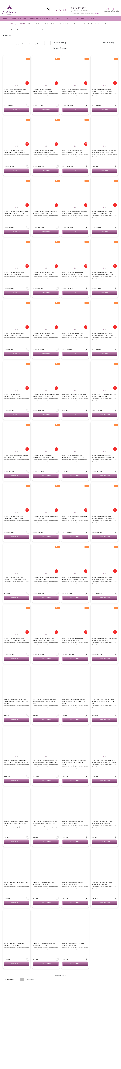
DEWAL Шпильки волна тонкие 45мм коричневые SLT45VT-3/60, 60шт (16, 212)
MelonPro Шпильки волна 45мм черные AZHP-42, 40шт (72, 822)
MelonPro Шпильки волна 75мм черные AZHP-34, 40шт (102, 883)
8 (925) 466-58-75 (79, 8)
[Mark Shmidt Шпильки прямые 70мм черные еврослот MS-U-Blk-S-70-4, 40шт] (46, 804)
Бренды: (22, 23)
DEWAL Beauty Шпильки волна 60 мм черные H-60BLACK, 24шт (16, 90)
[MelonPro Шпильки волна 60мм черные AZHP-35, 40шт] (46, 865)
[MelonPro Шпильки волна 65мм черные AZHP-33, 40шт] (75, 865)
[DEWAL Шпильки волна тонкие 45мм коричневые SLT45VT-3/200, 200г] (104, 133)
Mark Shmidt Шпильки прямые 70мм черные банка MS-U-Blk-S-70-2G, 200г (74, 395)
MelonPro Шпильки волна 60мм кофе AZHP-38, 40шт (16, 883)
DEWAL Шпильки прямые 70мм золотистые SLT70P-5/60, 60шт (72, 334)
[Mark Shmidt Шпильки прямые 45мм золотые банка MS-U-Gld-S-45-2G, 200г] (16, 743)
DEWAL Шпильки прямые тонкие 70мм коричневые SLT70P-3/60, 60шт (46, 395)
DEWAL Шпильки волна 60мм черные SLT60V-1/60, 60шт (74, 517)
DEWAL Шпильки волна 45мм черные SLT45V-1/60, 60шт (74, 90)
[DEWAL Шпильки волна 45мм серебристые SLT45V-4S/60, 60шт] (75, 438)
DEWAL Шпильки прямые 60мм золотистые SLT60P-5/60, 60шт (43, 273)
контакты (97, 13)
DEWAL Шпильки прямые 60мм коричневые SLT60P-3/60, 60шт (43, 639)
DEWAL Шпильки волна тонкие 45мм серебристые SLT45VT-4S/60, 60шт (74, 578)
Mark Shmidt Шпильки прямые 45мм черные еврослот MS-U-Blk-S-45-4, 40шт (74, 762)
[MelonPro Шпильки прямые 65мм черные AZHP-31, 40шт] (46, 926)
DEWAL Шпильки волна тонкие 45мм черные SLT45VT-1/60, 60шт (74, 212)
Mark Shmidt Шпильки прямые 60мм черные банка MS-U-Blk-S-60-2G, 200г (104, 761)
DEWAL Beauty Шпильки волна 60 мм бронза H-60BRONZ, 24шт (104, 395)
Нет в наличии (104, 415)
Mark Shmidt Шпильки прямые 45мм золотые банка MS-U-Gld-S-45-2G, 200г (16, 761)
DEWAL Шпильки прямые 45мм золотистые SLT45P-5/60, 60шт (102, 212)
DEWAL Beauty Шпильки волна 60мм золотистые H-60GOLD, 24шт (16, 456)
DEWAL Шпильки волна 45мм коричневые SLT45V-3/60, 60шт (43, 90)
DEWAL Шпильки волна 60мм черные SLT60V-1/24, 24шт (45, 517)
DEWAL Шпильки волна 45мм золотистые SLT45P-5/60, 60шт (43, 456)
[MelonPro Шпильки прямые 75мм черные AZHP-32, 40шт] (75, 926)
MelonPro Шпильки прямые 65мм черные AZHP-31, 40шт (44, 944)
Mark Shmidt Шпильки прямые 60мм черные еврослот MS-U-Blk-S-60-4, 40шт (16, 823)
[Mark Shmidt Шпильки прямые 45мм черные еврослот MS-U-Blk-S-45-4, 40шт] (75, 743)
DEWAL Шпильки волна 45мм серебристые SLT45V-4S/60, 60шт (73, 456)
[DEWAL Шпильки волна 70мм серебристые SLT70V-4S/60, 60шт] (16, 560)
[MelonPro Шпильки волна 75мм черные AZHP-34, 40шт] (104, 865)
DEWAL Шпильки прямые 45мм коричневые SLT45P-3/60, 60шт (102, 578)
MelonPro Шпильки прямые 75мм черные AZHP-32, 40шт (73, 944)
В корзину (16, 110)
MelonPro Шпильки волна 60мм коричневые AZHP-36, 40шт (102, 822)
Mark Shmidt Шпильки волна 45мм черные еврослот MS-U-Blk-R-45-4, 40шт (44, 701)
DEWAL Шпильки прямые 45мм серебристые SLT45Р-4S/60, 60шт (15, 639)
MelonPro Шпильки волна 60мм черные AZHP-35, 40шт (43, 883)
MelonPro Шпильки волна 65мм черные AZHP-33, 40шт (72, 883)
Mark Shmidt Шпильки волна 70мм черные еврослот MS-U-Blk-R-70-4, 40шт (103, 701)
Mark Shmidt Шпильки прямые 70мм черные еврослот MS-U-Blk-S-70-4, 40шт (45, 823)
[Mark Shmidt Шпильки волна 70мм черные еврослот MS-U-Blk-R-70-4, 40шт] (104, 682)
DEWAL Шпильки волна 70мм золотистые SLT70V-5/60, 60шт (72, 151)
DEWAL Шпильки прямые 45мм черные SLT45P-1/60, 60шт (14, 273)
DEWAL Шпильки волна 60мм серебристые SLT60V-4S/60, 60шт (44, 151)
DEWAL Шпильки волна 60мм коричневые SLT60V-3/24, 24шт (14, 517)
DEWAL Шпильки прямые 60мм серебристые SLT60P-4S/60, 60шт (103, 273)
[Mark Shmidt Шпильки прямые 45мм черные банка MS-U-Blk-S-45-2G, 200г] (46, 743)
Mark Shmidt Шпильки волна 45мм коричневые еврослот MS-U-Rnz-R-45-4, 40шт (16, 701)
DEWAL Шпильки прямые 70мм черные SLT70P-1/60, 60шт (14, 395)
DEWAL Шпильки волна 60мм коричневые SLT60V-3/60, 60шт (14, 151)
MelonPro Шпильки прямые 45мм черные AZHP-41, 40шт (15, 944)
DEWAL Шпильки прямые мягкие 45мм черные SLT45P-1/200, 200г (104, 639)
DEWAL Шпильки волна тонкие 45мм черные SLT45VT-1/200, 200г (45, 212)
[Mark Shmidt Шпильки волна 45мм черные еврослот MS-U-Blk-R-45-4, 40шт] (46, 682)
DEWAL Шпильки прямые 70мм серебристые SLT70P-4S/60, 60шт (103, 334)
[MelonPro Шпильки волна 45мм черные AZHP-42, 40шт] (75, 804)
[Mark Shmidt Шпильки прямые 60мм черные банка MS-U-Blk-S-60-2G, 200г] (104, 743)
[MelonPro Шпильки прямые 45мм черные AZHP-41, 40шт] (16, 926)
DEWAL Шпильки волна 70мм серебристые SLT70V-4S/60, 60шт (15, 578)
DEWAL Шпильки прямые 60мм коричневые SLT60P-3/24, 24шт (72, 273)
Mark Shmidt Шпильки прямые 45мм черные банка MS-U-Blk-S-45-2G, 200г (45, 761)
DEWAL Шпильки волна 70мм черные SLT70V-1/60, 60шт (45, 578)
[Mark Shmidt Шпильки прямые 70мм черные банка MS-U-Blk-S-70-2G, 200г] (75, 377)
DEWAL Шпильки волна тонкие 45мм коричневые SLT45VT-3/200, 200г (104, 151)
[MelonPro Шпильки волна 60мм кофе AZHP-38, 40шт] (16, 865)
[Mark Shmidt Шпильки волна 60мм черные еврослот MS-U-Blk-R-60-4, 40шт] (75, 682)
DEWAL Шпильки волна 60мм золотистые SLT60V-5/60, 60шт (102, 90)
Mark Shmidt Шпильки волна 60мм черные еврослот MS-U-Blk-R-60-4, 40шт (73, 701)
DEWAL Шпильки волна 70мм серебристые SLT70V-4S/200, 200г (103, 517)
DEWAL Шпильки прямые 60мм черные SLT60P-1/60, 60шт (43, 334)
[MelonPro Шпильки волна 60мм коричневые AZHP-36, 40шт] (104, 804)
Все (28, 23)
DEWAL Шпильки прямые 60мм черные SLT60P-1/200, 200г (72, 639)
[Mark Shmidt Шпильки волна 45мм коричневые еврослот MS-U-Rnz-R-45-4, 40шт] (16, 682)
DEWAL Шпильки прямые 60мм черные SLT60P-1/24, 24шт (14, 334)
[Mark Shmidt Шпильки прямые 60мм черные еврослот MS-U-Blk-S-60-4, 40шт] (16, 804)
